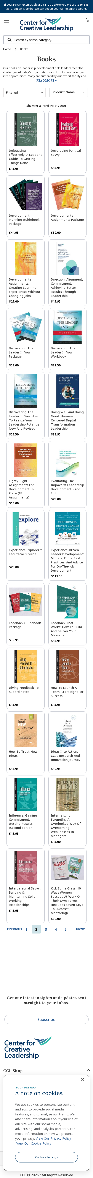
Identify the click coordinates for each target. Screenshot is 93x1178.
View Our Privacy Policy (53, 1138)
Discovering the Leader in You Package (21, 352)
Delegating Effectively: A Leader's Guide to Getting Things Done (25, 156)
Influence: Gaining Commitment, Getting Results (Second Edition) (23, 821)
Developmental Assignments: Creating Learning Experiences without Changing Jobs (24, 287)
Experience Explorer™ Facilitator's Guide (25, 552)
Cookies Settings (46, 1157)
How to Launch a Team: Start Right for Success (67, 692)
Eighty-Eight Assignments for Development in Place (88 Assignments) (21, 489)
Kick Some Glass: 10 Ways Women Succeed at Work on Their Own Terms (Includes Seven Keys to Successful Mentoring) (67, 900)
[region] (46, 1123)
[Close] (82, 1079)
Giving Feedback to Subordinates (24, 690)
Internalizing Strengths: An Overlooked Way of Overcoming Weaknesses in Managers (66, 825)
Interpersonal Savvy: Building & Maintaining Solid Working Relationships (25, 896)
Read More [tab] (45, 80)
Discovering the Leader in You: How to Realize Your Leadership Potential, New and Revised (25, 420)
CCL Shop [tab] (12, 1070)
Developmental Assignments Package (67, 217)
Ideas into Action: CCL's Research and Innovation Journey (65, 755)
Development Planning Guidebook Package (24, 219)
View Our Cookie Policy (33, 1143)
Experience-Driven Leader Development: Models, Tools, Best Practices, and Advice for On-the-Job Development (67, 560)
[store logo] (46, 24)
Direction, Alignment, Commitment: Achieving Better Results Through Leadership (67, 287)
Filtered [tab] (12, 92)
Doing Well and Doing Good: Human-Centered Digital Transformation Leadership (67, 420)
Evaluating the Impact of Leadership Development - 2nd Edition (67, 487)
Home (7, 49)
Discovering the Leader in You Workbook (63, 352)
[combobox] (46, 39)
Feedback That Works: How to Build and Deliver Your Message (66, 629)
